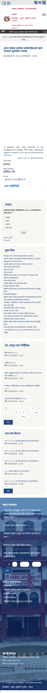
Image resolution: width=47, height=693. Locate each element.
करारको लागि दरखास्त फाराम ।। (16, 525)
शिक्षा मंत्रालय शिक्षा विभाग (12, 267)
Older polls (8, 237)
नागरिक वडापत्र (10, 597)
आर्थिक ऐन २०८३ (10, 363)
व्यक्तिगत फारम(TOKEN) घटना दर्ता (18, 601)
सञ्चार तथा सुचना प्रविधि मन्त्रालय (23, 313)
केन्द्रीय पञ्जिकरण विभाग (11, 286)
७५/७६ (5, 176)
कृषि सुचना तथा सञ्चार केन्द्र (13, 261)
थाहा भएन (9, 228)
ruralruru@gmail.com (15, 664)
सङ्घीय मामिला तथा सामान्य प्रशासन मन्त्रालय (18, 264)
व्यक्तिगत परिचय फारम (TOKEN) (17, 590)
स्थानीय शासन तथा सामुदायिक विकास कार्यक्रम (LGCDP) (22, 259)
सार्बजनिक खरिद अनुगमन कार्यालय (14, 308)
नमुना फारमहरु (8, 169)
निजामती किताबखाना (10, 294)
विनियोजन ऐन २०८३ (11, 353)
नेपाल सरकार (8, 313)
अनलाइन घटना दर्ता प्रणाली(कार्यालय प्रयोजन (18, 256)
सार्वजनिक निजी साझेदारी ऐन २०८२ (16, 399)
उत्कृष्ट (8, 217)
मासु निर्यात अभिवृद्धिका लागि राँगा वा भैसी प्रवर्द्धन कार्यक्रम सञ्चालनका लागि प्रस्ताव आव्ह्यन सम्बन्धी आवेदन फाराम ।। (23, 513)
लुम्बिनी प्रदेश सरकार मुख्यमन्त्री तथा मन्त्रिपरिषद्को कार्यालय (23, 297)
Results (7, 240)
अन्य (8, 422)
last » (24, 417)
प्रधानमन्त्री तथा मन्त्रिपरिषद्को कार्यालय (16, 300)
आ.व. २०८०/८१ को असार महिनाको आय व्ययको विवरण (22, 451)
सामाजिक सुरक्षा (9, 593)
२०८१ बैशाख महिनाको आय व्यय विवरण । (18, 471)
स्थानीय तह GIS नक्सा (11, 311)
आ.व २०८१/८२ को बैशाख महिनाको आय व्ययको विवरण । (22, 441)
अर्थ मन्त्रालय (8, 272)
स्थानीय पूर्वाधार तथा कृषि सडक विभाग (15, 283)
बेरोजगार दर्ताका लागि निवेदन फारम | (17, 545)
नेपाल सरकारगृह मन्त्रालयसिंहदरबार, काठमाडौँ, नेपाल (20, 327)
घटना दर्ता (7, 586)
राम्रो (7, 221)
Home (5, 37)
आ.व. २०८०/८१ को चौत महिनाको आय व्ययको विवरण (21, 481)
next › (37, 412)
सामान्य (8, 224)
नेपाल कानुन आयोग (10, 281)
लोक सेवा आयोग (9, 270)
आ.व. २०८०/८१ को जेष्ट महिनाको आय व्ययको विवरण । (22, 461)
